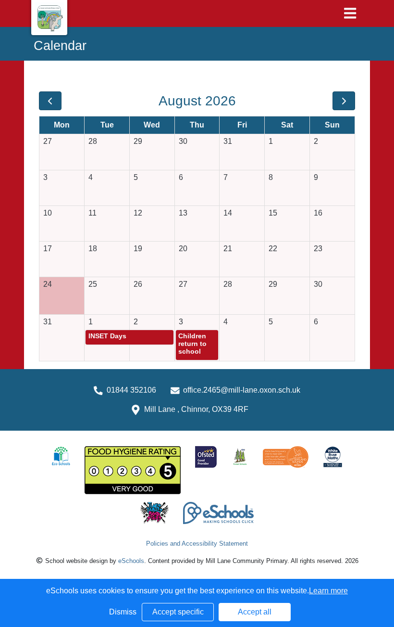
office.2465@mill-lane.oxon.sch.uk (241, 390)
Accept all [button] (254, 612)
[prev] (50, 101)
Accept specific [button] (178, 612)
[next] (343, 101)
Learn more (328, 591)
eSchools (131, 560)
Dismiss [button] (122, 612)
